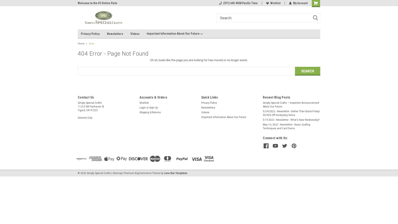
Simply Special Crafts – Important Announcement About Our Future (291, 104)
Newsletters (115, 34)
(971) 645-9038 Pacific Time (240, 3)
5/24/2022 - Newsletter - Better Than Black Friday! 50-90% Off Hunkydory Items (291, 113)
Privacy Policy (90, 34)
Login (143, 107)
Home (81, 43)
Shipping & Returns (150, 112)
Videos (135, 34)
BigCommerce (143, 173)
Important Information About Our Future (173, 33)
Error (91, 43)
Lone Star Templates (175, 173)
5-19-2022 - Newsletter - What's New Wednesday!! (291, 119)
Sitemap (117, 173)
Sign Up (153, 107)
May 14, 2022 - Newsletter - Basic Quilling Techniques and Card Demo (286, 126)
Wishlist (275, 3)
